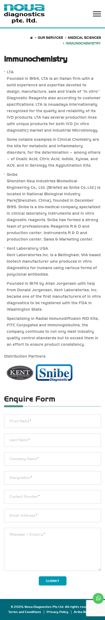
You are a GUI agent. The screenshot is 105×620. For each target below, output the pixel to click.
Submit (53, 581)
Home (31, 37)
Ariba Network (85, 612)
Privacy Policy (57, 612)
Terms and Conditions (24, 612)
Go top (98, 612)
